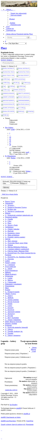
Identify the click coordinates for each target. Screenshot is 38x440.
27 (10, 143)
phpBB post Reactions (8, 421)
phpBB (18, 408)
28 (10, 145)
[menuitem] (17, 13)
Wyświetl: (6, 181)
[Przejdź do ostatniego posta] (30, 152)
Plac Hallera (9, 127)
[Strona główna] (19, 4)
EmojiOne (29, 421)
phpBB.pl (26, 414)
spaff (27, 152)
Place (4, 48)
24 (10, 137)
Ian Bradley (14, 405)
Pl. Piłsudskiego (10, 156)
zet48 (13, 129)
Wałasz (28, 171)
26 (10, 141)
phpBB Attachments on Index (11, 417)
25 (10, 139)
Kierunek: (15, 183)
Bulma (13, 158)
